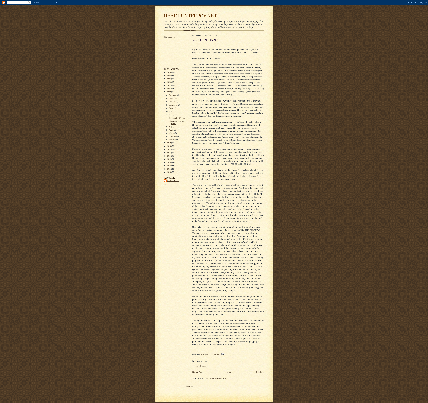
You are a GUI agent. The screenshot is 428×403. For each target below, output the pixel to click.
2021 (169, 88)
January (172, 139)
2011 (169, 169)
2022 (169, 85)
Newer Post (197, 371)
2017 (169, 149)
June (171, 114)
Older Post (259, 371)
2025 (169, 75)
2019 (169, 142)
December (173, 95)
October (172, 101)
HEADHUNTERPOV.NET (190, 15)
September (173, 105)
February (172, 136)
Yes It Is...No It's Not (177, 118)
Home (228, 371)
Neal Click (173, 180)
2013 (169, 162)
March (171, 133)
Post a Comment (201, 366)
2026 (169, 72)
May (171, 126)
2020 (169, 91)
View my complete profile (174, 184)
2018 (169, 146)
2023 (169, 82)
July (171, 111)
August (172, 108)
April (171, 130)
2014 (169, 159)
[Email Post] (223, 354)
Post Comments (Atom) (215, 378)
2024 (169, 78)
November (173, 98)
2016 (169, 152)
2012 (169, 165)
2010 (169, 172)
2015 (169, 156)
